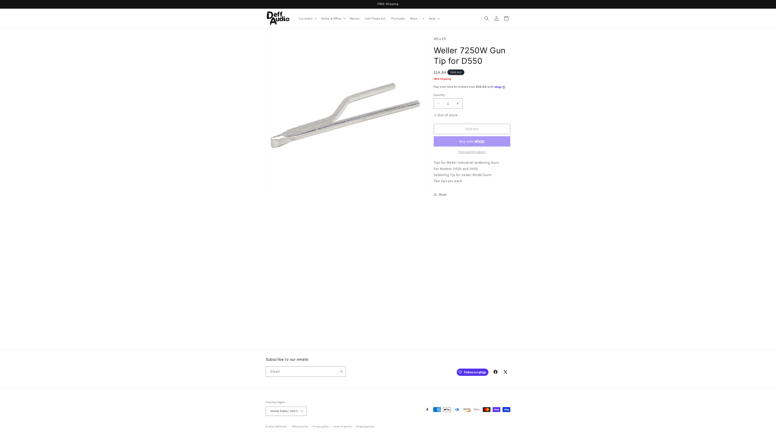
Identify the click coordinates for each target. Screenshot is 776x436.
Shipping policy (365, 426)
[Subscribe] (341, 371)
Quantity (439, 95)
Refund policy (300, 426)
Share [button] (443, 194)
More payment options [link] (472, 152)
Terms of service (342, 426)
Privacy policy (321, 426)
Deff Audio (281, 426)
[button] (307, 18)
